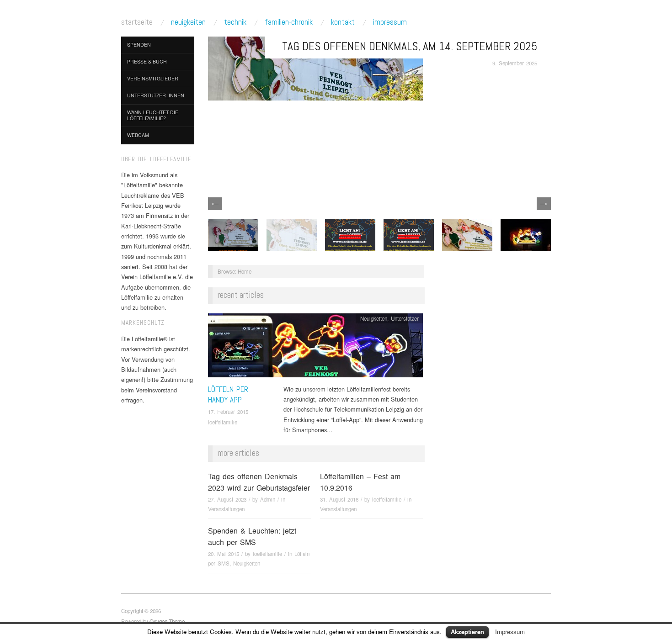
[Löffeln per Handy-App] (315, 347)
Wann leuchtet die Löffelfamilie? (152, 115)
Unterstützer (405, 318)
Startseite (137, 22)
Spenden (139, 44)
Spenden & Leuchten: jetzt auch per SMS (252, 536)
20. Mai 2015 (223, 553)
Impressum (390, 22)
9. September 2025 (514, 63)
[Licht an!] (467, 234)
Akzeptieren (467, 631)
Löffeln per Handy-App (228, 394)
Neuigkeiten (188, 22)
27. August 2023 (227, 499)
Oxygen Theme (167, 621)
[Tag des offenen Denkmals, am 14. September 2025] (315, 67)
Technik (235, 22)
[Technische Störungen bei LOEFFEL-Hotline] (409, 234)
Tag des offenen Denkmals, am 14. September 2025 (409, 46)
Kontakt (343, 22)
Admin (267, 499)
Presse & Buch (147, 61)
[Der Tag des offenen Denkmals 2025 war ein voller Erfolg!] (233, 234)
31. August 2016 (339, 499)
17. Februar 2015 (228, 411)
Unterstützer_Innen (155, 95)
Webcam (138, 135)
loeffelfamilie (222, 422)
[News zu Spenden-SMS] (350, 234)
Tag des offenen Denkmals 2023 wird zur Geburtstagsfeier (259, 482)
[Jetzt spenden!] (526, 234)
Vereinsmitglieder (152, 78)
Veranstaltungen (226, 509)
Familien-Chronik (289, 22)
